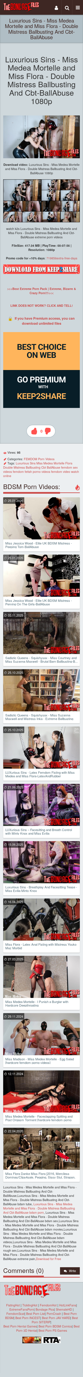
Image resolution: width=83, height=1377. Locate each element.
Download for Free (48, 1259)
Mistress (19, 467)
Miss (39, 463)
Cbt (43, 467)
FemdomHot (48, 1305)
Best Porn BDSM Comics (55, 1326)
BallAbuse (53, 467)
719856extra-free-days (61, 258)
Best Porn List (35, 1313)
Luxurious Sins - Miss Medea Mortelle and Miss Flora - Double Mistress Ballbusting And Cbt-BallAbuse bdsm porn (39, 1208)
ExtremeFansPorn (21, 1309)
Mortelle (59, 463)
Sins (33, 463)
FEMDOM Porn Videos (39, 459)
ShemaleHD (64, 1309)
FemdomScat (15, 1313)
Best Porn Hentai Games (20, 1326)
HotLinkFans (67, 1305)
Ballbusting (33, 467)
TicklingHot (29, 1305)
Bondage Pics (45, 1309)
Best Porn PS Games (53, 1330)
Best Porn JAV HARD (56, 1318)
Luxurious (22, 463)
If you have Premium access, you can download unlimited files (45, 321)
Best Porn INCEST (27, 1318)
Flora (68, 463)
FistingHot (13, 1305)
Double (8, 467)
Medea (48, 463)
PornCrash (54, 1313)
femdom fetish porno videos (31, 471)
